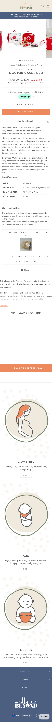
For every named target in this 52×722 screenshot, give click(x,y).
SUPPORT (25, 671)
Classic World (26, 69)
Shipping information (26, 256)
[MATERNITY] (26, 423)
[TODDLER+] (26, 611)
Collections (22, 65)
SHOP (26, 475)
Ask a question (26, 261)
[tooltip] (47, 121)
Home (12, 65)
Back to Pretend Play (28, 368)
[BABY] (26, 517)
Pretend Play (35, 65)
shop (26, 663)
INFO (25, 679)
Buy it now (26, 112)
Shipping (22, 83)
